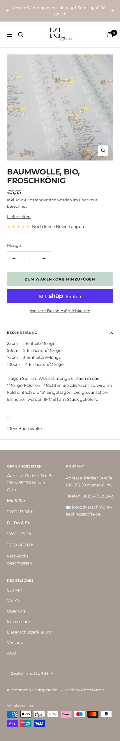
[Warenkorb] (110, 34)
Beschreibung (22, 333)
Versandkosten (42, 199)
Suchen (14, 590)
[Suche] (20, 34)
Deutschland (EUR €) (29, 673)
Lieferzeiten (19, 216)
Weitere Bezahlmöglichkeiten (60, 310)
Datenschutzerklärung (30, 632)
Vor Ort (14, 600)
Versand (15, 642)
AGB (11, 653)
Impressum (18, 621)
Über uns (16, 611)
